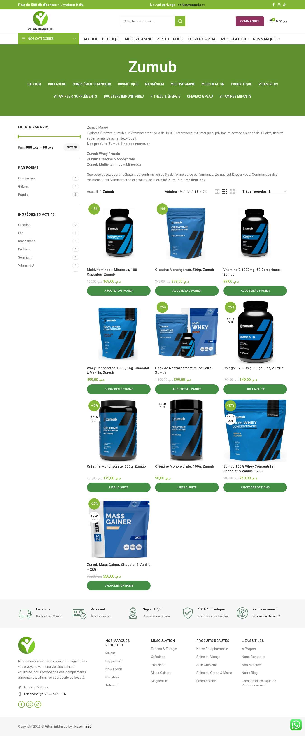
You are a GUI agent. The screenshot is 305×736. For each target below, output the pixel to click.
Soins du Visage (208, 657)
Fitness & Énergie (164, 649)
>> (191, 5)
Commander (249, 21)
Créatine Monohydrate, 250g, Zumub (116, 466)
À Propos (249, 649)
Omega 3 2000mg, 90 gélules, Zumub (253, 368)
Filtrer (72, 147)
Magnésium (159, 681)
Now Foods (114, 669)
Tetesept (112, 685)
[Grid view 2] (217, 192)
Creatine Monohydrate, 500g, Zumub (184, 270)
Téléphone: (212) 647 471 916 (44, 694)
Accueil (92, 192)
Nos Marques (252, 665)
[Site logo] (40, 21)
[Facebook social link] (273, 5)
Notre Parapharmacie (212, 649)
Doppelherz (113, 661)
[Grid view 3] (224, 192)
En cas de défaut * (266, 616)
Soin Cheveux (206, 665)
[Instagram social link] (279, 5)
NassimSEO (83, 726)
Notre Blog (250, 673)
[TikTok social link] (284, 5)
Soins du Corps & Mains (214, 673)
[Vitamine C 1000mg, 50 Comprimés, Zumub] (255, 234)
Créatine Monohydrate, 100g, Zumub (184, 466)
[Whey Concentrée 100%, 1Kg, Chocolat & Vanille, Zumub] (119, 332)
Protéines (158, 665)
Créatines (158, 657)
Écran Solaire (206, 681)
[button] (119, 291)
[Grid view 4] (232, 192)
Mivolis (110, 653)
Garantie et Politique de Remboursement (259, 683)
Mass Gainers (161, 673)
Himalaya (112, 677)
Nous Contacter (253, 657)
